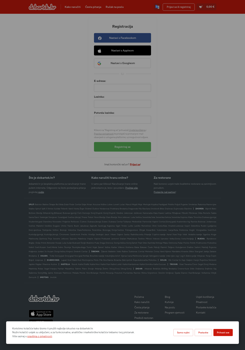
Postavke (203, 332)
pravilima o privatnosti (39, 336)
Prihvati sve (223, 332)
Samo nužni (183, 332)
